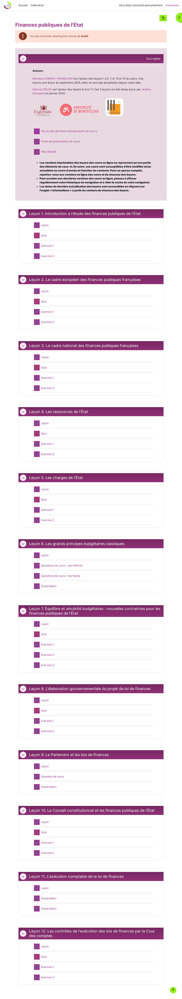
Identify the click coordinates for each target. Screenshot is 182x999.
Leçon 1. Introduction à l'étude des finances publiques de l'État (85, 213)
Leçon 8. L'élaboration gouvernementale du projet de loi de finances (90, 688)
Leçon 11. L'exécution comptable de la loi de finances (76, 876)
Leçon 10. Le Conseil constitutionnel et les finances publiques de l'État (92, 810)
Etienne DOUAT (42, 89)
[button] (23, 58)
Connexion (172, 5)
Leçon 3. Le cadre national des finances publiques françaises (83, 345)
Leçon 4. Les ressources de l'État (58, 411)
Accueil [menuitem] (23, 5)
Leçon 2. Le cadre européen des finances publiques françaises (85, 279)
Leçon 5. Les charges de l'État (56, 477)
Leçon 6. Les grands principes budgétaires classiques (76, 543)
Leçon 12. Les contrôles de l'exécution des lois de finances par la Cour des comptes (92, 933)
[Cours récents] (163, 18)
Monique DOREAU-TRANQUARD (53, 78)
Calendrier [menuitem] (37, 5)
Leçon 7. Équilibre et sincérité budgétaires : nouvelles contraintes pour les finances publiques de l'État (94, 610)
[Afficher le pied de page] (173, 990)
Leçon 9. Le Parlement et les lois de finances (69, 754)
